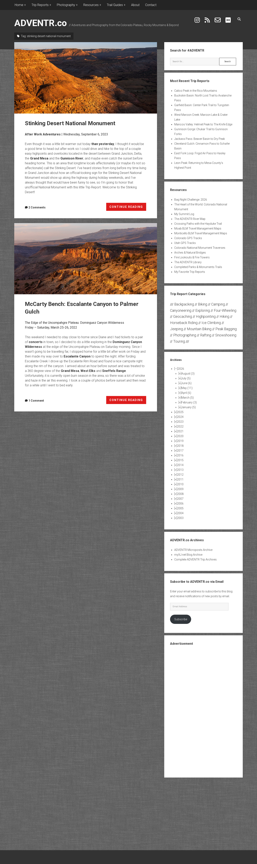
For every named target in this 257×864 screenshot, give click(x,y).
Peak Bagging (226, 329)
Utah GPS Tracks (185, 243)
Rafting (205, 335)
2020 (180, 436)
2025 (180, 412)
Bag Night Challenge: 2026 (190, 199)
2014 (180, 465)
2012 (180, 474)
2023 (180, 421)
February (189, 402)
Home (19, 5)
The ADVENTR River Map (189, 218)
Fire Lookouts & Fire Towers (192, 257)
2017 (180, 450)
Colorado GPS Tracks (188, 238)
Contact (150, 5)
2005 (180, 508)
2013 (180, 469)
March (187, 397)
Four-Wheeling (225, 310)
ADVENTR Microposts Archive (193, 549)
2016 (180, 455)
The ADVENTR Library (188, 262)
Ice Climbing (211, 323)
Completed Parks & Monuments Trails (198, 267)
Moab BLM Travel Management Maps (197, 228)
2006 (180, 503)
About (135, 5)
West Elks (88, 371)
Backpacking (184, 304)
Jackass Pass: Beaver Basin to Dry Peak (199, 138)
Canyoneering (180, 310)
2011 (180, 479)
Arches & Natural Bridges (190, 252)
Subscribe (180, 619)
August (188, 373)
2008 (180, 493)
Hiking (224, 316)
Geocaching (182, 316)
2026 (181, 368)
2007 (180, 498)
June (186, 383)
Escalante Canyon (77, 356)
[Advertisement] (203, 711)
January (188, 407)
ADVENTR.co (40, 23)
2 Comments (37, 207)
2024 (180, 416)
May (187, 388)
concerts (36, 342)
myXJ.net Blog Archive (188, 554)
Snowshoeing (225, 335)
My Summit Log (184, 214)
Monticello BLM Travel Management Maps (200, 233)
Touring (179, 341)
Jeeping (176, 329)
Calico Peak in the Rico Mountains (195, 90)
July (186, 378)
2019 (180, 441)
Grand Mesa (39, 158)
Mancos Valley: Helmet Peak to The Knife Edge (203, 124)
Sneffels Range (114, 371)
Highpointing (206, 316)
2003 (180, 518)
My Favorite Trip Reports (189, 271)
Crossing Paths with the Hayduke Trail (198, 223)
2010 (180, 484)
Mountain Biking (199, 329)
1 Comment (36, 400)
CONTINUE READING (127, 208)
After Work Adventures (43, 134)
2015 (180, 460)
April (186, 392)
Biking (202, 304)
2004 (180, 513)
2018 (180, 445)
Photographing (184, 335)
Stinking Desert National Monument (85, 78)
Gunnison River (71, 158)
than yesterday (102, 144)
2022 (180, 426)
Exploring (202, 310)
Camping (218, 304)
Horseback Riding (184, 323)
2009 (180, 489)
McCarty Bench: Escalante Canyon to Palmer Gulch (85, 258)
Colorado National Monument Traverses (199, 247)
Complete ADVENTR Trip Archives (195, 559)
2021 (180, 431)
